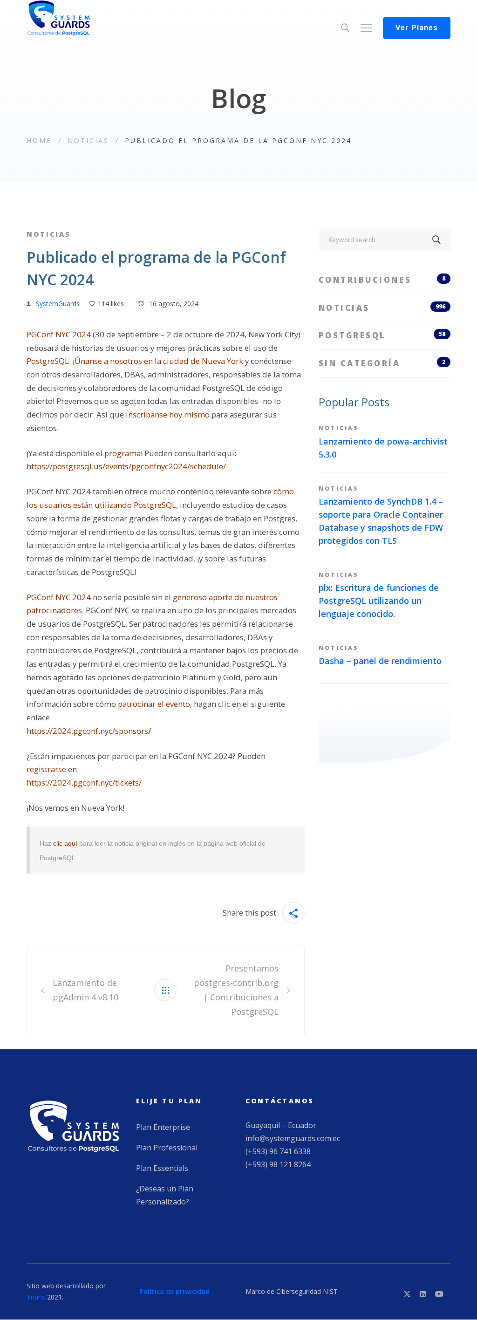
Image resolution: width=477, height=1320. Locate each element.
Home (39, 140)
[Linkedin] (422, 1294)
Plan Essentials (162, 1168)
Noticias (88, 140)
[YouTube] (439, 1294)
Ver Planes (416, 27)
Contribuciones (382, 279)
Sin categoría (382, 363)
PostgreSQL (382, 335)
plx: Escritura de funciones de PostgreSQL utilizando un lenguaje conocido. (379, 600)
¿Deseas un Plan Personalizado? (164, 1195)
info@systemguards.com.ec (292, 1138)
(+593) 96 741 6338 (278, 1151)
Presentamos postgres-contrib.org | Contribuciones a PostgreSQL (236, 990)
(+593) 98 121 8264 (278, 1164)
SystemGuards (58, 303)
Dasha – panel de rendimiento (380, 660)
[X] (407, 1294)
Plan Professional (167, 1147)
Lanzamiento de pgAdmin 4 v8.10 (85, 990)
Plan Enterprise (163, 1127)
